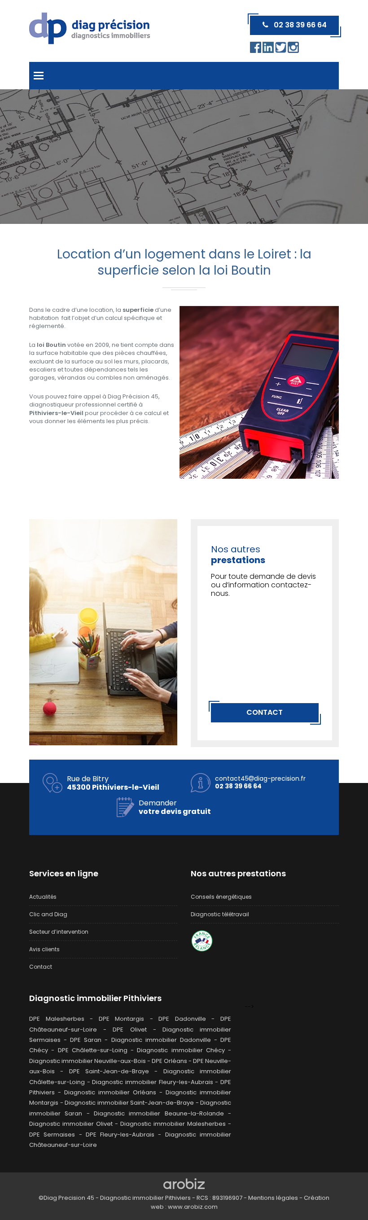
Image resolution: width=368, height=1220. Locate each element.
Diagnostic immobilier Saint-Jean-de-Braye (129, 1102)
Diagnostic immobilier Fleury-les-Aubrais (152, 1082)
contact (264, 712)
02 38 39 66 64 (297, 25)
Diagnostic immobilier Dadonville (161, 1040)
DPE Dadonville (182, 1018)
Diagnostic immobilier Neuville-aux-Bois (87, 1061)
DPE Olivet (129, 1029)
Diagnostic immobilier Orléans (110, 1092)
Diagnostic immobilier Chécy (181, 1050)
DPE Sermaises (52, 1134)
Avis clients (44, 949)
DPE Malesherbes (56, 1018)
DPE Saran (85, 1040)
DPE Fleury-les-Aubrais (120, 1134)
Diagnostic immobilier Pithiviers (95, 998)
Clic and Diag (48, 914)
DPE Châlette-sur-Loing (92, 1050)
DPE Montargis (122, 1018)
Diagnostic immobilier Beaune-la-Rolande (159, 1113)
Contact (40, 967)
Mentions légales (273, 1198)
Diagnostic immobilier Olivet (71, 1123)
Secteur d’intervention (58, 932)
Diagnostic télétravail (220, 914)
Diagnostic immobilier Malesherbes (173, 1123)
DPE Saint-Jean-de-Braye (109, 1071)
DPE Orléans (169, 1061)
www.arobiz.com (193, 1207)
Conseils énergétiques (221, 897)
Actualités (43, 897)
